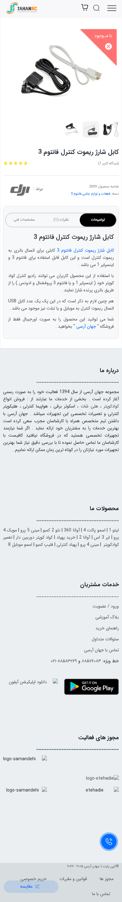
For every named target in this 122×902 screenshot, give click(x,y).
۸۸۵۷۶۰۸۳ (91, 661)
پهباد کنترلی (67, 544)
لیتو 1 (114, 530)
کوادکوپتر (111, 406)
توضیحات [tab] (98, 220)
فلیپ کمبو (44, 544)
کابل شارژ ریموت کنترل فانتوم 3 (85, 250)
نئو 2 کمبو (51, 530)
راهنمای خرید (107, 628)
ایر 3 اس (102, 537)
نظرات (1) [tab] (61, 220)
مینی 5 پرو (29, 530)
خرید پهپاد (66, 537)
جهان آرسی (86, 326)
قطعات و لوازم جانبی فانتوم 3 (90, 194)
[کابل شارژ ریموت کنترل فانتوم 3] (61, 71)
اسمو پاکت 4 (94, 530)
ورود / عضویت (106, 606)
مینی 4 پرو (89, 544)
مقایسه (26, 886)
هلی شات (89, 406)
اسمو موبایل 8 (20, 544)
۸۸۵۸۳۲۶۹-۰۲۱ (64, 661)
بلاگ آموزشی (107, 617)
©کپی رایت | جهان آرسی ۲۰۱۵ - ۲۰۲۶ (93, 866)
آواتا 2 (84, 537)
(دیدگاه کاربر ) (108, 163)
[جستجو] (94, 10)
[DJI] (20, 191)
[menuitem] (105, 879)
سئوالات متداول (105, 639)
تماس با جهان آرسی (101, 650)
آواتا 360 (71, 530)
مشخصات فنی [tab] (24, 220)
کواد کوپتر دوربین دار (34, 537)
